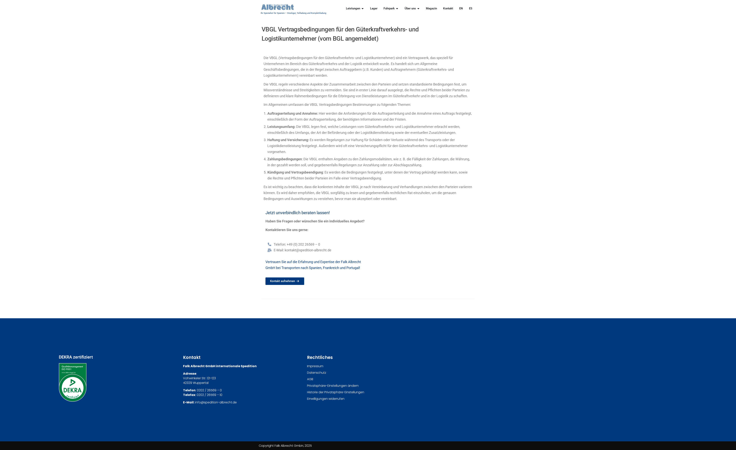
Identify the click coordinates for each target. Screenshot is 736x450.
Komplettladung (318, 13)
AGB (310, 379)
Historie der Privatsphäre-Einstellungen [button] (335, 392)
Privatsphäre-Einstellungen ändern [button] (333, 385)
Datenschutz (316, 372)
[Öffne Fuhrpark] (397, 8)
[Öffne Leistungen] (362, 8)
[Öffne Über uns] (418, 8)
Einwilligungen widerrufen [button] (325, 399)
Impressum (315, 366)
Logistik (356, 64)
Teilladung (301, 13)
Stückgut (291, 13)
